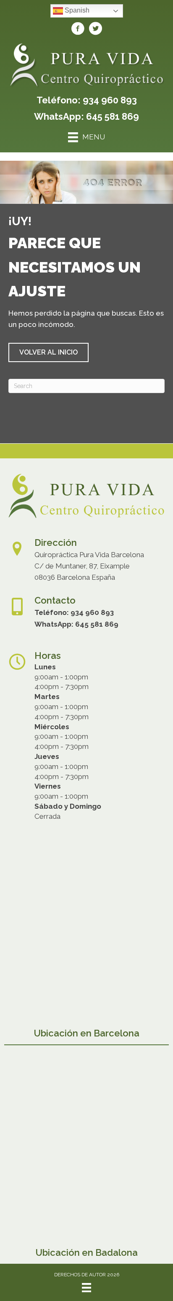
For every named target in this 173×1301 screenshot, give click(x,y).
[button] (48, 352)
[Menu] (86, 1287)
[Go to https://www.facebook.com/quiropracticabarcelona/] (77, 30)
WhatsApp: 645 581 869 (86, 116)
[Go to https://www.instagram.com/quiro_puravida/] (95, 30)
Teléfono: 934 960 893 (87, 100)
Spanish (76, 10)
